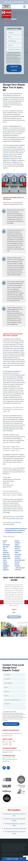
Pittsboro (17, 562)
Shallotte (17, 549)
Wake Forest (6, 554)
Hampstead (18, 551)
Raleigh (5, 541)
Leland (16, 552)
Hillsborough (6, 556)
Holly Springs (6, 545)
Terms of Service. (20, 855)
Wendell (5, 568)
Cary (4, 543)
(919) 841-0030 (8, 736)
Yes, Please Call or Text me (13, 53)
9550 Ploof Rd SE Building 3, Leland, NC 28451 (14, 825)
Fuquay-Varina (7, 558)
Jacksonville (18, 554)
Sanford (17, 545)
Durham (5, 551)
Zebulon (5, 564)
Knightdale (6, 566)
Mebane (17, 541)
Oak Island (17, 558)
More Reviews (13, 617)
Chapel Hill (5, 552)
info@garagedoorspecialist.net (13, 532)
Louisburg (17, 543)
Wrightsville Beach (20, 560)
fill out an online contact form (15, 518)
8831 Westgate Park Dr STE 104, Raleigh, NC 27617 (14, 815)
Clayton (5, 562)
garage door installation (14, 371)
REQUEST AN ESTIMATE (14, 68)
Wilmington (18, 547)
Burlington (6, 570)
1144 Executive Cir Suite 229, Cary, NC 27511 (14, 829)
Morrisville (6, 547)
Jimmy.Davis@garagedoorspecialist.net (16, 528)
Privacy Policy (17, 62)
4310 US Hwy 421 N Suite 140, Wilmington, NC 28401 (14, 820)
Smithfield (17, 566)
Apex (4, 549)
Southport (17, 556)
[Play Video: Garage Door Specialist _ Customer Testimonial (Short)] (14, 629)
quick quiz (10, 365)
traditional (16, 350)
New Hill (17, 564)
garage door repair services (10, 155)
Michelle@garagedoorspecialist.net (15, 530)
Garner (5, 560)
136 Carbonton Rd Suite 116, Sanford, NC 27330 (14, 833)
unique (22, 350)
